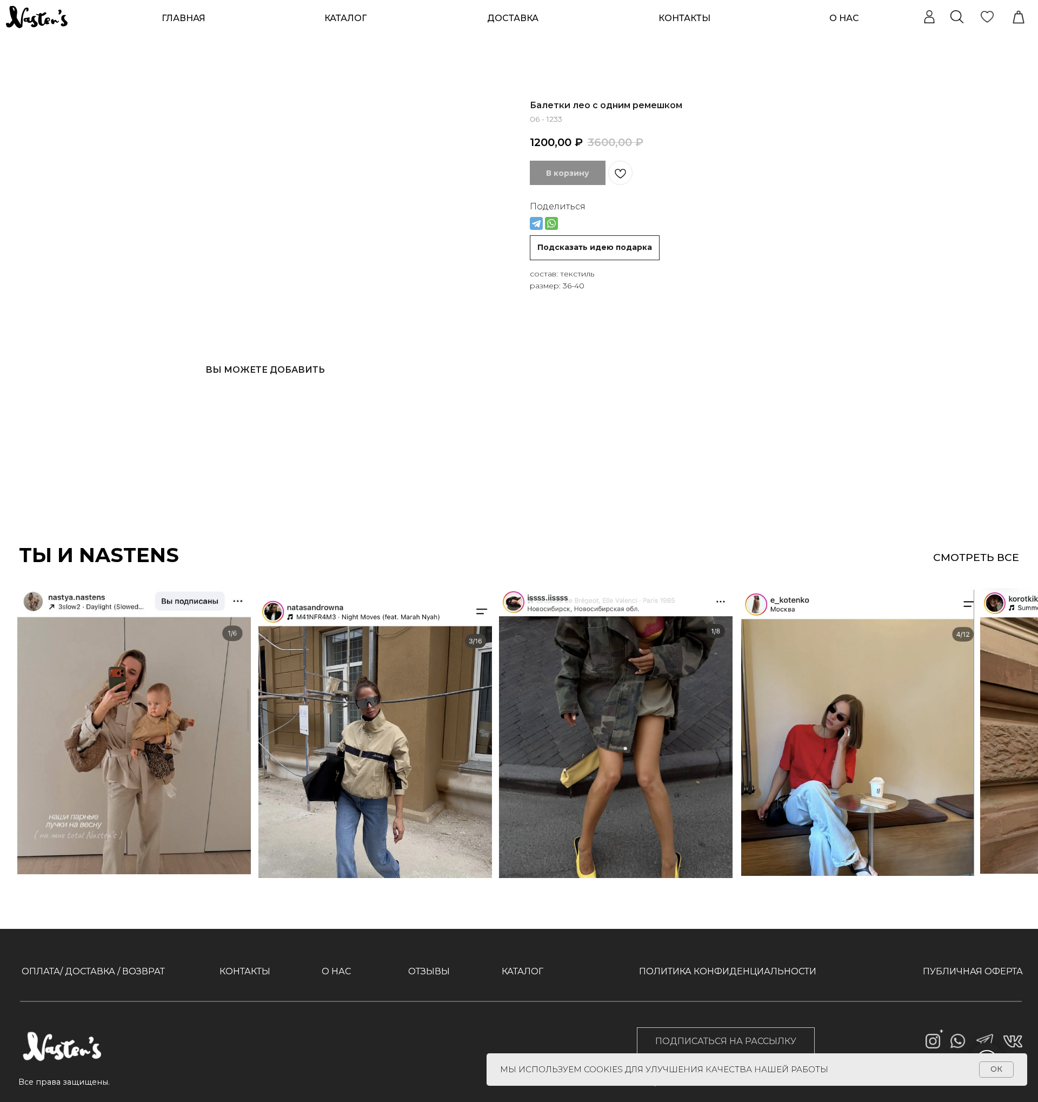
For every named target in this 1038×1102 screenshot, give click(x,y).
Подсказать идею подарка (594, 247)
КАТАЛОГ (522, 971)
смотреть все (976, 557)
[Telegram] (536, 223)
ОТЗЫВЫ (429, 971)
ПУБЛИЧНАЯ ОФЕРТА (973, 971)
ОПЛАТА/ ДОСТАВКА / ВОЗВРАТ (93, 971)
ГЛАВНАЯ (183, 18)
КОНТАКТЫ (684, 18)
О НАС (844, 18)
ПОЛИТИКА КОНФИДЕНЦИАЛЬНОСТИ (727, 971)
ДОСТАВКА (512, 18)
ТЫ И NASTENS (99, 555)
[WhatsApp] (551, 223)
